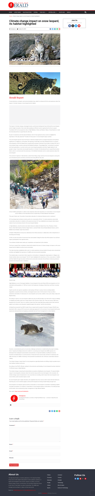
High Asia (42, 12)
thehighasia (44, 493)
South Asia (62, 12)
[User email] (10, 405)
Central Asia (52, 12)
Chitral (36, 12)
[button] (45, 12)
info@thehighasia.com (18, 490)
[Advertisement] (34, 115)
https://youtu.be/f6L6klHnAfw (21, 391)
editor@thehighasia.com (30, 490)
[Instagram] (72, 25)
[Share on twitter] (52, 29)
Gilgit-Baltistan (27, 12)
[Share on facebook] (50, 29)
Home (10, 12)
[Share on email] (59, 29)
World (68, 12)
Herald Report (16, 97)
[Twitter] (76, 25)
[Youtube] (79, 25)
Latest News (17, 12)
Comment (12, 425)
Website (11, 457)
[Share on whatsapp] (57, 29)
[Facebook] (69, 25)
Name (11, 444)
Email (11, 451)
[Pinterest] (85, 479)
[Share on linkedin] (55, 29)
